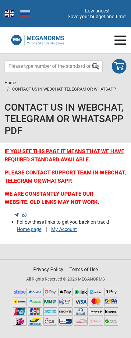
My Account (64, 229)
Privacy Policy (48, 269)
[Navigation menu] (120, 40)
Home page (29, 229)
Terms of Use (83, 269)
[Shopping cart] (119, 66)
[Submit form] (95, 66)
